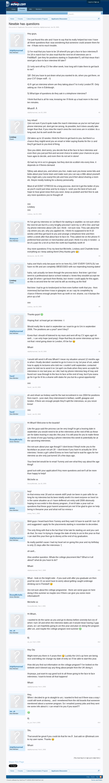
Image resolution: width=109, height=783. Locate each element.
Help (88, 777)
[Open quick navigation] (98, 19)
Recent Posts (25, 12)
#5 (99, 351)
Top (97, 777)
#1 (99, 112)
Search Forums (14, 12)
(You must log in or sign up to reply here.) (87, 758)
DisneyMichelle (16, 440)
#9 (99, 513)
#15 (99, 749)
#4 (99, 306)
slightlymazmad (45, 27)
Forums (22, 9)
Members (39, 9)
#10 (99, 570)
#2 (99, 214)
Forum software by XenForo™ (25, 780)
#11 (99, 606)
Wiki (30, 9)
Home (13, 9)
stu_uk (12, 631)
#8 (99, 483)
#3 (99, 256)
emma (12, 508)
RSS (101, 777)
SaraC (12, 376)
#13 (99, 686)
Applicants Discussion (25, 27)
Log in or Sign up (93, 2)
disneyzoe (14, 239)
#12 (99, 642)
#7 (99, 414)
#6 (99, 387)
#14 (99, 722)
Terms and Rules (96, 780)
